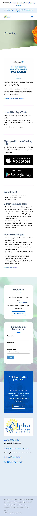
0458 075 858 (23, 303)
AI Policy (7, 457)
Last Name (10, 342)
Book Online (18, 313)
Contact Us (18, 406)
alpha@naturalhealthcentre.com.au (16, 448)
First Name (10, 336)
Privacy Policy (16, 457)
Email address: (11, 349)
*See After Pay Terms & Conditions (10, 267)
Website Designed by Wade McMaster (13, 513)
